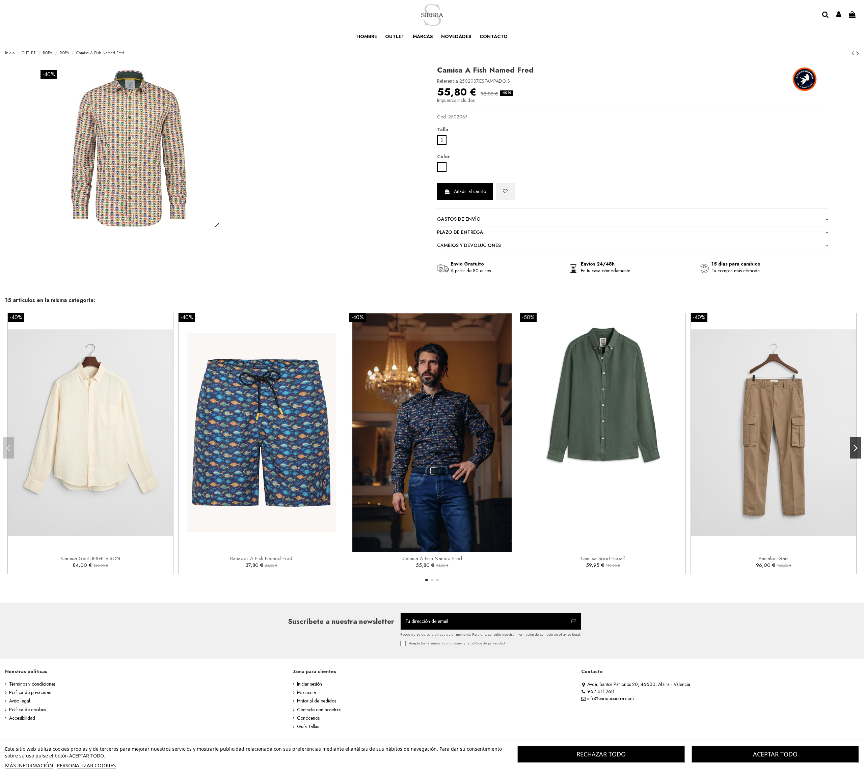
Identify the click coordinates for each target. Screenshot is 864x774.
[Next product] (857, 53)
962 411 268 (600, 691)
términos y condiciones (444, 643)
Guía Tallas (308, 726)
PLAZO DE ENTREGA (460, 232)
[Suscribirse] (574, 621)
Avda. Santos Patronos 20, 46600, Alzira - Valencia (638, 684)
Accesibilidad (22, 718)
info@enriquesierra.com (610, 698)
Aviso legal (19, 701)
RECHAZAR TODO (601, 754)
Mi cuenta (306, 692)
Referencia (447, 81)
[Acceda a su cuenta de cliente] (839, 15)
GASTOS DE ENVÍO (459, 219)
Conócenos (308, 718)
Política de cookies (27, 710)
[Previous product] (854, 53)
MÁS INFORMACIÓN (29, 765)
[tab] (632, 219)
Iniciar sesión (309, 684)
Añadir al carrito (470, 191)
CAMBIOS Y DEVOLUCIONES (469, 245)
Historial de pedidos (316, 701)
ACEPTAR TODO (775, 754)
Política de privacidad (30, 692)
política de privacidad (487, 643)
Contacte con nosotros (319, 710)
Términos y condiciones (32, 684)
